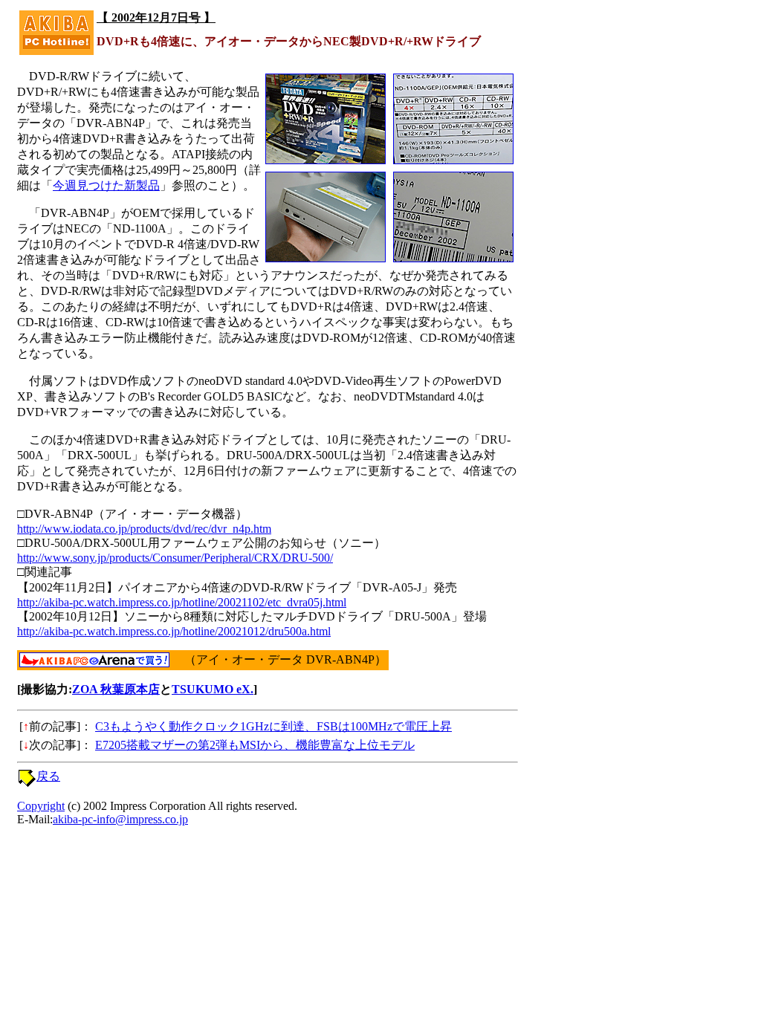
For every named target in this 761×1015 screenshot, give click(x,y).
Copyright (41, 806)
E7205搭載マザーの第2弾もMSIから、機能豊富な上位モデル (255, 745)
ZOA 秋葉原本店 (116, 689)
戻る (48, 776)
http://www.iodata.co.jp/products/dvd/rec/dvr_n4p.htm (144, 528)
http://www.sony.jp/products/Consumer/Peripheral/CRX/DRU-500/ (175, 557)
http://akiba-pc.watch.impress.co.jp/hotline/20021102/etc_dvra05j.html (181, 602)
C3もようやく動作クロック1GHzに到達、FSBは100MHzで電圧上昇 (273, 726)
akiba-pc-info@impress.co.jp (120, 819)
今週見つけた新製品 (106, 185)
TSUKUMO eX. (212, 689)
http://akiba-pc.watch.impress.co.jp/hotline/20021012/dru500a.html (174, 631)
